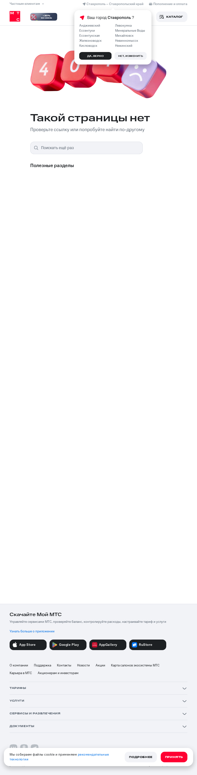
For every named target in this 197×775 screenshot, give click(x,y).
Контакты (64, 665)
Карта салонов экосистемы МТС (135, 665)
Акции (100, 665)
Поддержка (42, 665)
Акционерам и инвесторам (58, 673)
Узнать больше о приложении (32, 631)
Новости (83, 665)
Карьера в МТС (21, 673)
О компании (19, 665)
